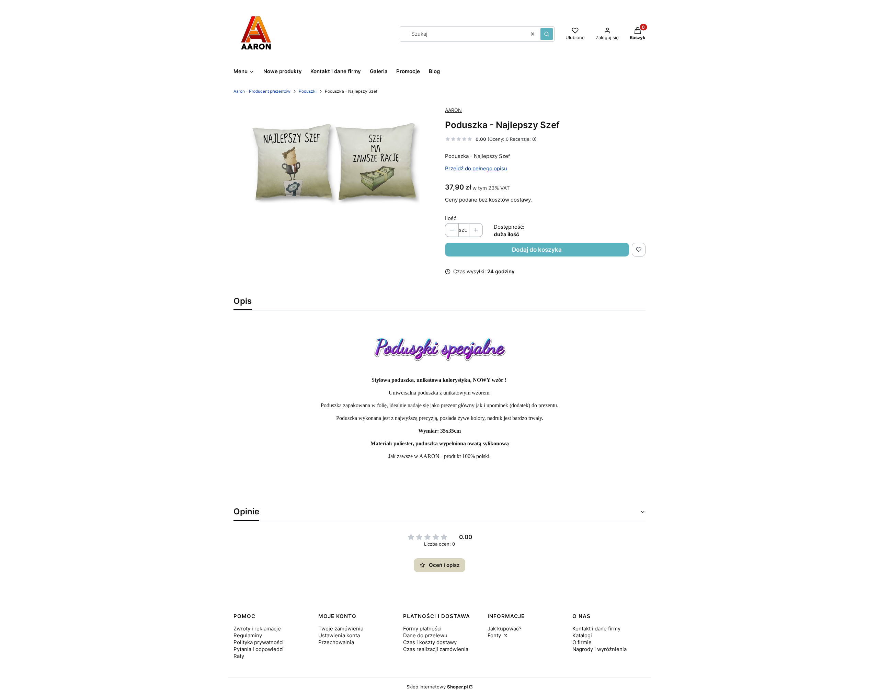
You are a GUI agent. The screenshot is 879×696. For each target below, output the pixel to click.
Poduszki (308, 91)
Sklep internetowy (437, 686)
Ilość (450, 218)
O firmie (582, 642)
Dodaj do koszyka (537, 249)
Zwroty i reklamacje (257, 628)
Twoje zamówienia (340, 628)
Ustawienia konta (339, 635)
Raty (238, 656)
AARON (453, 110)
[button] (546, 34)
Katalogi (582, 635)
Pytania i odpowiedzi (258, 649)
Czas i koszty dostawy (430, 642)
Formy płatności (422, 628)
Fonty (495, 635)
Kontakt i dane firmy (596, 628)
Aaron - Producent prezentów (261, 91)
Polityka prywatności (258, 642)
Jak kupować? (505, 628)
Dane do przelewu (425, 635)
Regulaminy (247, 635)
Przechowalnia (336, 642)
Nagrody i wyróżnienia (599, 649)
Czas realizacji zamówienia (435, 649)
